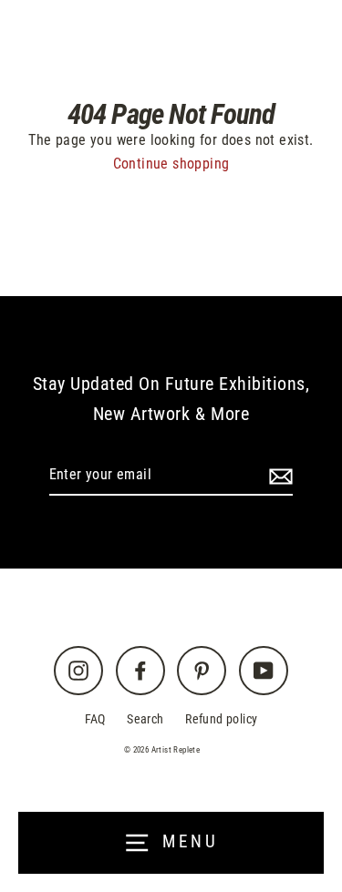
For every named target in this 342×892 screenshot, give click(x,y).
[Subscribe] (278, 476)
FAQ (95, 719)
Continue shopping (171, 163)
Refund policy (221, 719)
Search (145, 719)
